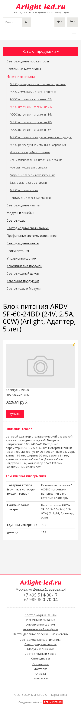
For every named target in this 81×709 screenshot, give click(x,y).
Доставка (40, 669)
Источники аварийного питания (30, 152)
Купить (14, 414)
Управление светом (21, 258)
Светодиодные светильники (28, 228)
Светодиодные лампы (23, 205)
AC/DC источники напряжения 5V (30, 129)
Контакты (41, 678)
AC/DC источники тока (24, 190)
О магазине (40, 664)
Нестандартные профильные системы (40, 634)
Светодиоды (16, 221)
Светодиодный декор (23, 273)
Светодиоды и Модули (23, 289)
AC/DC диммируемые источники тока (33, 92)
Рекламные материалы (24, 69)
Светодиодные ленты (23, 243)
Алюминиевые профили (24, 266)
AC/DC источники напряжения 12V (31, 99)
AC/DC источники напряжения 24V (31, 107)
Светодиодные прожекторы (28, 61)
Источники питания (21, 77)
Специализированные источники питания (36, 160)
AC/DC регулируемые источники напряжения (38, 145)
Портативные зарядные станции (30, 198)
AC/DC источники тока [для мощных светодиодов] (41, 137)
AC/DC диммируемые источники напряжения (38, 84)
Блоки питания (18, 251)
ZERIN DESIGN (53, 702)
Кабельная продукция (23, 281)
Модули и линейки (20, 213)
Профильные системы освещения (32, 236)
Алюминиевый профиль (40, 629)
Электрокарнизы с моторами (28, 182)
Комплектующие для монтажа (28, 167)
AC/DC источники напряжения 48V (31, 122)
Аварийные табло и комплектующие (32, 175)
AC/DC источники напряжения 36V (31, 114)
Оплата (40, 673)
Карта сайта (59, 694)
